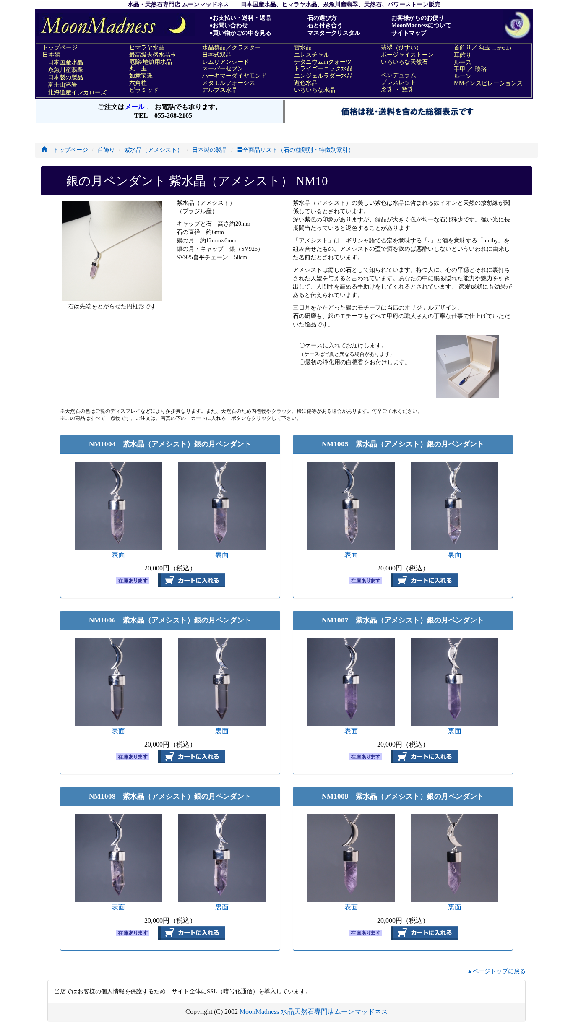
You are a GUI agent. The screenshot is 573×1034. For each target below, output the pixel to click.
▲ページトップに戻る (496, 971)
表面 (118, 554)
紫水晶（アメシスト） (153, 150)
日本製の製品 (209, 150)
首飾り (106, 150)
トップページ (67, 150)
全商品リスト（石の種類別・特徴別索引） (298, 150)
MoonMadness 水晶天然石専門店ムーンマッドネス (314, 1011)
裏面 (222, 554)
